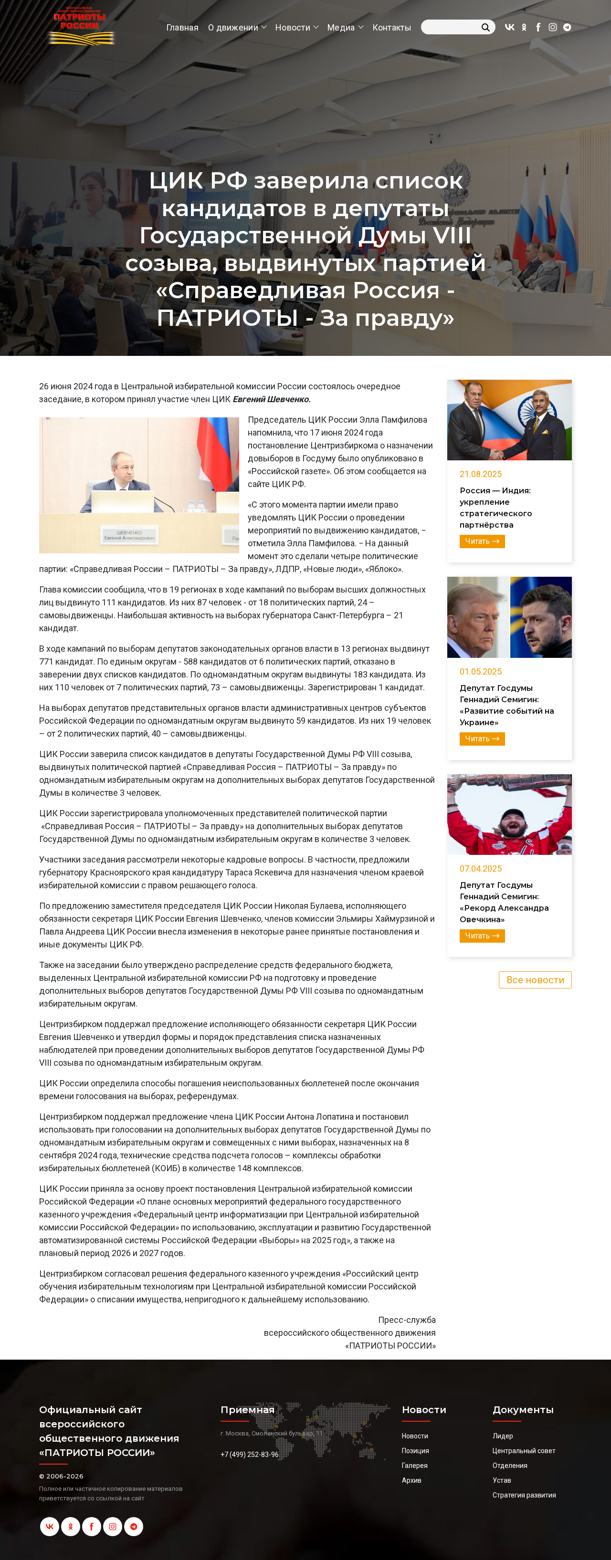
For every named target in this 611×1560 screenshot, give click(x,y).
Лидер (503, 1436)
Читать (477, 541)
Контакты (391, 27)
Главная (182, 27)
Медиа (341, 27)
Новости (292, 27)
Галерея (415, 1465)
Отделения (510, 1465)
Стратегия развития (524, 1495)
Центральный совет (524, 1451)
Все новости (535, 980)
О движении (233, 27)
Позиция (415, 1451)
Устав (502, 1480)
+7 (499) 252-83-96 (250, 1454)
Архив (411, 1480)
